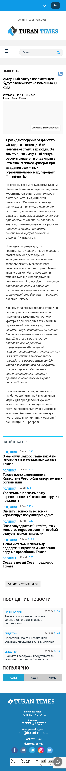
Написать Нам (33, 739)
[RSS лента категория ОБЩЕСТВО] (60, 74)
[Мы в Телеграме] (32, 750)
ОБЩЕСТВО (12, 71)
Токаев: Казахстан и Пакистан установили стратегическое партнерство (25, 619)
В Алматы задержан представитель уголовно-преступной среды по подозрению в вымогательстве (29, 659)
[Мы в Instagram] (41, 750)
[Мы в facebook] (14, 750)
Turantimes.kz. (16, 177)
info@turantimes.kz (33, 733)
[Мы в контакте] (23, 750)
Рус (56, 5)
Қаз (45, 5)
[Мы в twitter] (50, 750)
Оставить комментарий (23, 583)
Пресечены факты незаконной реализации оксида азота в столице (30, 639)
